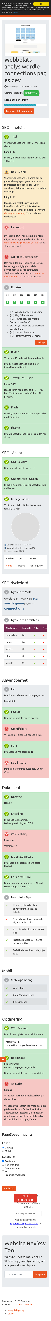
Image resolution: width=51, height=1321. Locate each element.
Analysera (9, 1188)
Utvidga (41, 342)
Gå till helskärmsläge (25, 1198)
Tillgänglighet (12, 1164)
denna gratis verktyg (14, 213)
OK (41, 4)
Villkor (11, 1313)
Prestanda (10, 1161)
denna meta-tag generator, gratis (21, 242)
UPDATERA (31, 93)
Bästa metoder (12, 1168)
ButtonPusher (26, 1304)
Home (9, 565)
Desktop (9, 1147)
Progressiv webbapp (15, 1175)
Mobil (8, 1151)
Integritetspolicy (16, 1310)
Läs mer (15, 12)
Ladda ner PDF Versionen (19, 111)
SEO (7, 1171)
